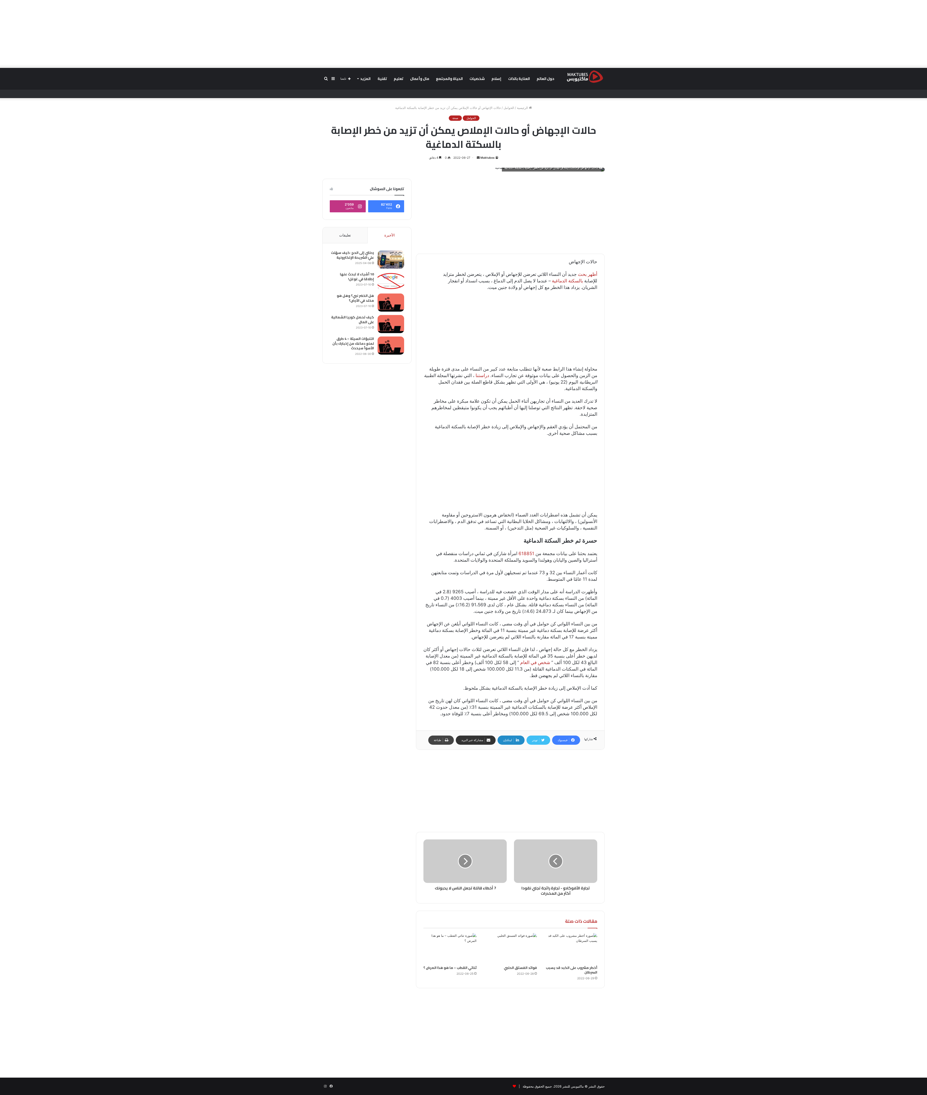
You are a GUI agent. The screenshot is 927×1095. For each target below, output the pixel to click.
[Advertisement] (463, 34)
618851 (526, 553)
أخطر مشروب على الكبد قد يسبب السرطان (571, 970)
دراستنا (482, 375)
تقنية (382, 78)
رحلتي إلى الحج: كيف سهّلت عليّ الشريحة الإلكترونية (352, 255)
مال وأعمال (419, 78)
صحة (455, 118)
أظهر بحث (587, 274)
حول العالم (545, 78)
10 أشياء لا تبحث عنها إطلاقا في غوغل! (357, 276)
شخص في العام (535, 662)
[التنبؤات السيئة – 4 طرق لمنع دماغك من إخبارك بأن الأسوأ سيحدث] (391, 345)
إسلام (496, 78)
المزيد (365, 78)
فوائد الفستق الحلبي (520, 968)
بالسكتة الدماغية (567, 281)
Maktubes (487, 157)
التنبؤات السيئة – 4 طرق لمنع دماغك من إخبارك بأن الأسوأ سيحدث (353, 343)
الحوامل (509, 108)
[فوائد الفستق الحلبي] (510, 948)
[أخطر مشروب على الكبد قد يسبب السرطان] (570, 948)
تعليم (398, 78)
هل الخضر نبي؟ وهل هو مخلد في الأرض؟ (355, 298)
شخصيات (477, 78)
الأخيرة (389, 235)
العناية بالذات (519, 78)
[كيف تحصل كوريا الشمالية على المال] (391, 324)
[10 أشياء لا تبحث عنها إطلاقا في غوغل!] (391, 281)
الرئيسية (523, 108)
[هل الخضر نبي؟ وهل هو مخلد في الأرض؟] (391, 302)
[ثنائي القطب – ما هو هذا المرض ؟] (450, 948)
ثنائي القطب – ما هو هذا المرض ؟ (450, 968)
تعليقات (345, 235)
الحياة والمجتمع (449, 78)
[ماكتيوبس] (585, 76)
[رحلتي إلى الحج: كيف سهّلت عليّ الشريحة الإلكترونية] (391, 259)
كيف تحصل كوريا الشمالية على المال (352, 319)
